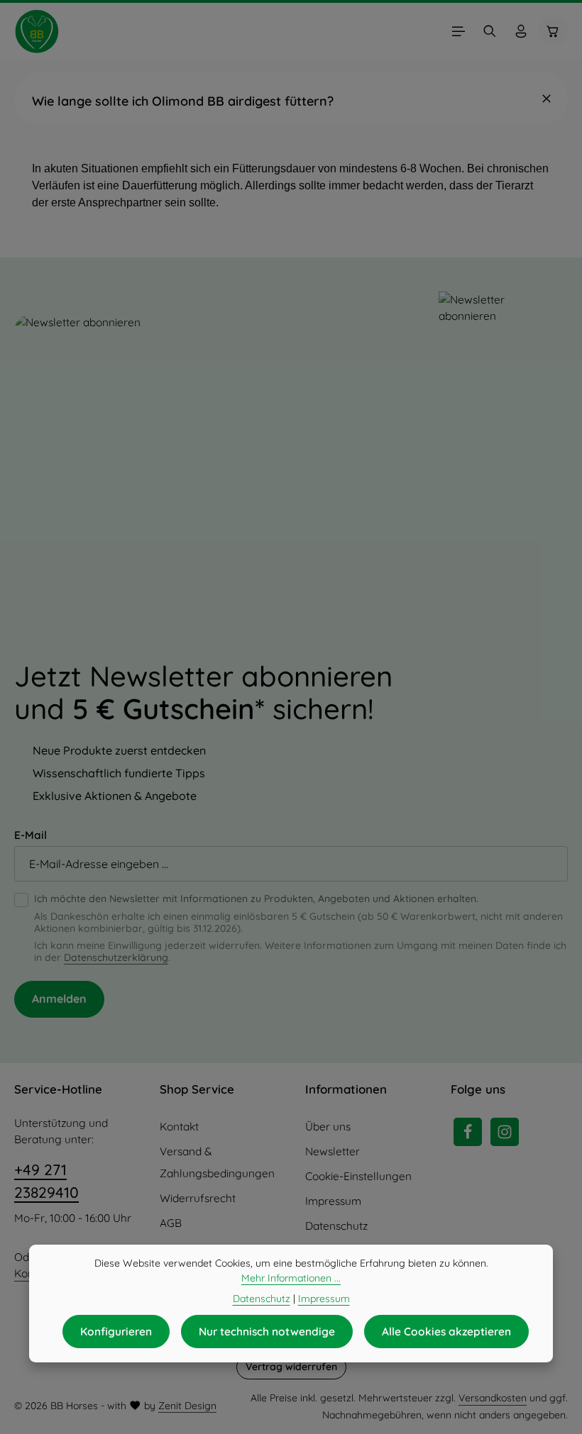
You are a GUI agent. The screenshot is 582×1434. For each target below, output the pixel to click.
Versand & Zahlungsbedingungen (217, 1162)
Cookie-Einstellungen (358, 1176)
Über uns (328, 1126)
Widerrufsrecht (198, 1198)
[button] (291, 98)
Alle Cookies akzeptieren (446, 1331)
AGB (171, 1223)
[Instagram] (504, 1132)
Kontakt (179, 1126)
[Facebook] (468, 1132)
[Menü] (458, 31)
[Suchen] (490, 31)
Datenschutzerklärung (116, 957)
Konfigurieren (116, 1331)
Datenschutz (336, 1226)
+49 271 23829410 (46, 1180)
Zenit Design (187, 1405)
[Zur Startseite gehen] (37, 31)
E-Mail (30, 835)
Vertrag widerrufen (291, 1366)
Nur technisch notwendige (267, 1331)
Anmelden (59, 998)
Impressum (333, 1201)
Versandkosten (493, 1397)
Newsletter (332, 1151)
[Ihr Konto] (521, 31)
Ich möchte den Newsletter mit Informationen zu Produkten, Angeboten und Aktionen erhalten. (256, 899)
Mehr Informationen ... (291, 1278)
